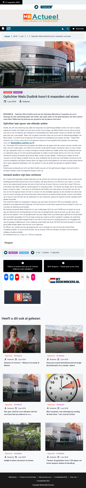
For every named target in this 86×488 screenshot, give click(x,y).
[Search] (67, 29)
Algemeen (7, 92)
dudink (46, 253)
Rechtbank (17, 92)
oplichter (55, 253)
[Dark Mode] (62, 29)
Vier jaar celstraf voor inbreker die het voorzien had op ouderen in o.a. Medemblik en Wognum (20, 414)
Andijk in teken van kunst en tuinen (18, 460)
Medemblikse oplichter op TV (22, 143)
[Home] (3, 28)
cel (39, 253)
